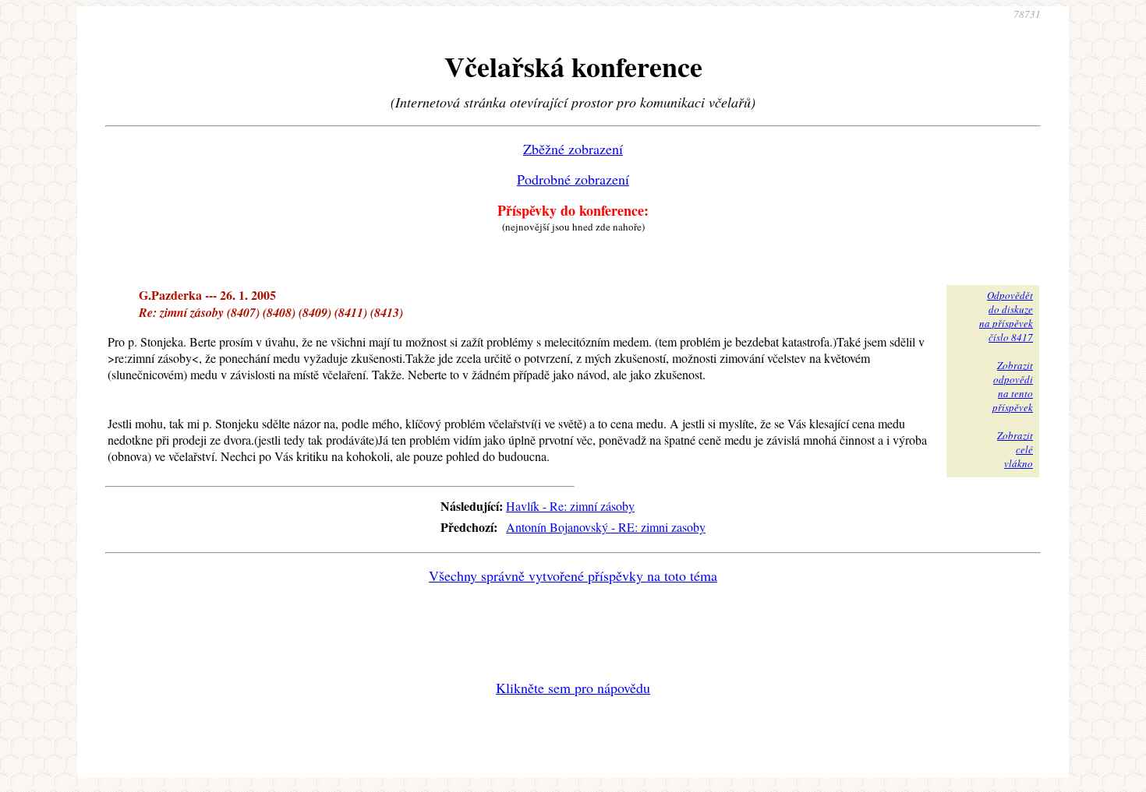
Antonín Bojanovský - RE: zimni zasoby (606, 527)
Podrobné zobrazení (573, 179)
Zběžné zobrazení (573, 148)
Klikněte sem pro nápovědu (573, 687)
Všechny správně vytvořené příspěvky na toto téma (573, 575)
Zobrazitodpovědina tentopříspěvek (1012, 386)
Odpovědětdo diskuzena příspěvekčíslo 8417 (1006, 316)
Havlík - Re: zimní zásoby (570, 506)
